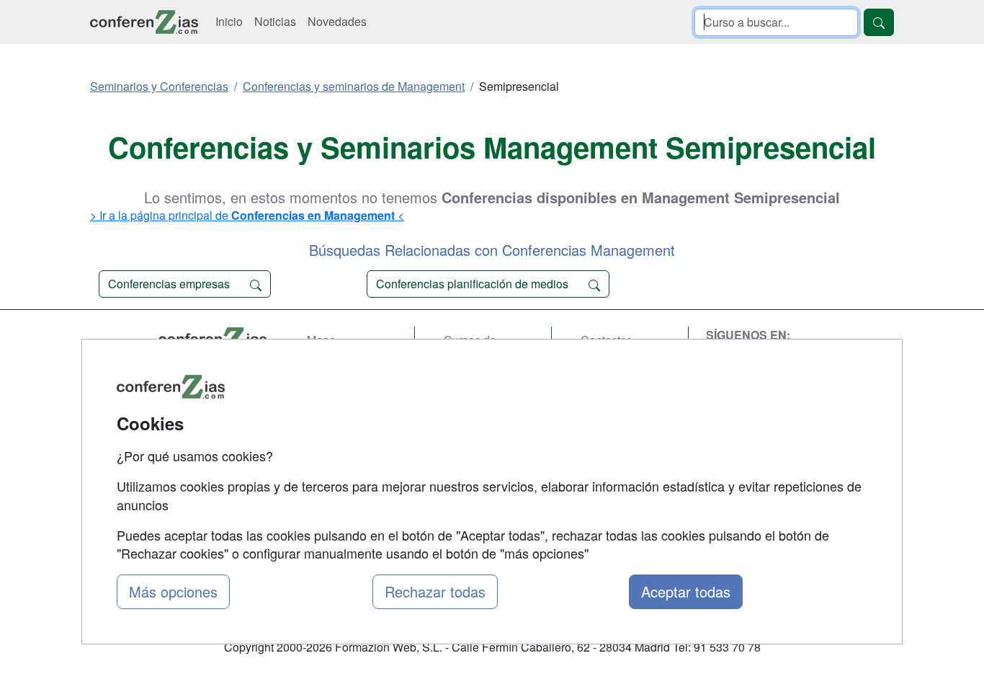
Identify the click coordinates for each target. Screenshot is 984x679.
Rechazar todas (435, 591)
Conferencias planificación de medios (473, 283)
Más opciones (173, 591)
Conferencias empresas (170, 283)
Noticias (275, 21)
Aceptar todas (685, 591)
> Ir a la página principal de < (247, 215)
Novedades (337, 21)
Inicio (229, 21)
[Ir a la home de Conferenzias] (144, 22)
